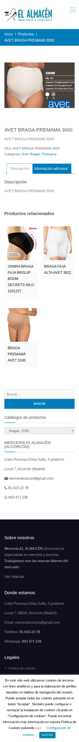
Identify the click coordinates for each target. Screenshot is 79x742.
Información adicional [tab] (51, 168)
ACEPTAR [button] (47, 735)
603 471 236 (18, 497)
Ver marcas (14, 576)
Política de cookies (22, 668)
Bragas (35, 154)
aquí (38, 728)
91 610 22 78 (18, 488)
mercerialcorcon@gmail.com (31, 478)
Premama (49, 154)
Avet (25, 154)
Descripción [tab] (19, 168)
